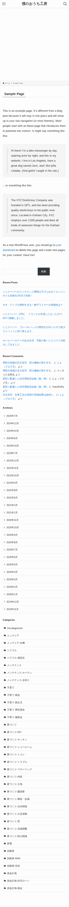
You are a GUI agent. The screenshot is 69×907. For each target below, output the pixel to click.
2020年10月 (12, 527)
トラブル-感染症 (16, 657)
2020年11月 (12, 520)
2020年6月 (12, 557)
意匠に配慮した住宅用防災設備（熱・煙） (25, 378)
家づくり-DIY (14, 732)
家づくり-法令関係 (17, 806)
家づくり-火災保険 (17, 813)
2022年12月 (12, 460)
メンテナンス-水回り (18, 680)
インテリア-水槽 (16, 642)
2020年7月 (12, 549)
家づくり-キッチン (17, 739)
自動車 (10, 851)
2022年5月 (12, 497)
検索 (43, 271)
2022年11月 (12, 468)
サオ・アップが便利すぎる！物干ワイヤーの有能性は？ (33, 304)
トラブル (12, 650)
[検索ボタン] (65, 4)
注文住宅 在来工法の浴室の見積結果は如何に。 (29, 394)
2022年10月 (12, 475)
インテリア (13, 635)
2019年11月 (12, 609)
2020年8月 (12, 542)
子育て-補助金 (14, 717)
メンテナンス (14, 665)
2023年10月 (12, 445)
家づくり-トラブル (17, 761)
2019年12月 (12, 601)
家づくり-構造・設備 (18, 799)
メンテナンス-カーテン (19, 672)
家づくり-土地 (14, 784)
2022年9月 (12, 482)
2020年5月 (12, 564)
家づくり (12, 724)
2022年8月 (12, 490)
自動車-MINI (13, 858)
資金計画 (12, 873)
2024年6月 (12, 438)
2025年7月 (12, 415)
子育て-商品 (13, 695)
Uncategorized (14, 628)
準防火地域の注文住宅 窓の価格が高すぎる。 (28, 362)
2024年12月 (12, 423)
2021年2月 (12, 505)
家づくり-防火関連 (17, 836)
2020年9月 (12, 534)
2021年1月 (12, 512)
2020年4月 (12, 572)
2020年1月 (12, 594)
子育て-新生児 (14, 702)
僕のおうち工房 (34, 4)
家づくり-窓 (13, 821)
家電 (9, 843)
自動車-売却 (13, 865)
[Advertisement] (34, 44)
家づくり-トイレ (16, 754)
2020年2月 (12, 586)
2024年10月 (12, 430)
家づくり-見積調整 (17, 828)
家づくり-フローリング (19, 769)
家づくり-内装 (14, 776)
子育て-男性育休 (16, 709)
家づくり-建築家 (16, 791)
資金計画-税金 (14, 888)
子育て (10, 687)
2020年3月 (12, 579)
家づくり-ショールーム (19, 747)
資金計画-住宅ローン (18, 880)
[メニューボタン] (4, 4)
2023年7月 (12, 453)
